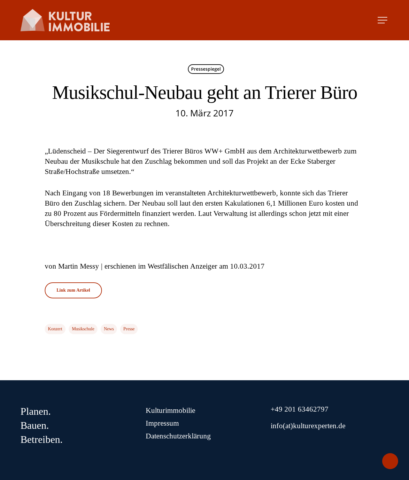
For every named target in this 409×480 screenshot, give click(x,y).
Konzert (55, 329)
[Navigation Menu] (383, 20)
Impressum (162, 423)
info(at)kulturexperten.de (308, 426)
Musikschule (83, 329)
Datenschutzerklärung (178, 436)
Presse (129, 329)
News (109, 329)
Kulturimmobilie (170, 410)
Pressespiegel (206, 69)
